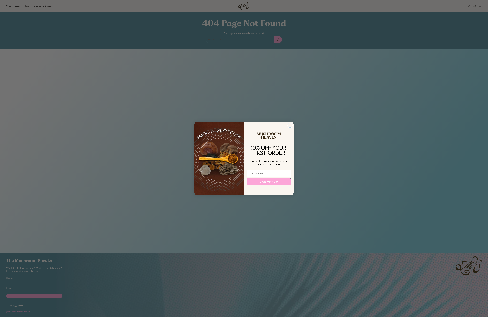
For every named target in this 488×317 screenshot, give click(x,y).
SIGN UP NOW (269, 182)
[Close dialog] (290, 125)
